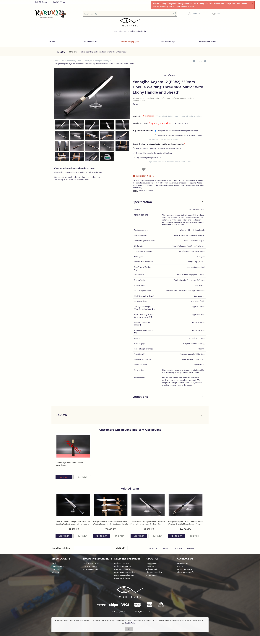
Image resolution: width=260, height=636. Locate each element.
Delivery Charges (121, 563)
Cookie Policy (130, 623)
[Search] (174, 13)
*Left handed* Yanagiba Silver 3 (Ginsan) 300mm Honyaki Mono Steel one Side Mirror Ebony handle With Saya (148, 524)
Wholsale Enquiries (154, 572)
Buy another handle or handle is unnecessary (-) (180, 135)
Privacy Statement (184, 569)
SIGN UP (120, 547)
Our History (151, 566)
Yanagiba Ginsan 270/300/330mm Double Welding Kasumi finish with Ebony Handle (110, 522)
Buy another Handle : (143, 130)
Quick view (82, 477)
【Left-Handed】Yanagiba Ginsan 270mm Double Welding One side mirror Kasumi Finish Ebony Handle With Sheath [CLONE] (73, 524)
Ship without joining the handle (148, 157)
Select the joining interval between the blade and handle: (158, 144)
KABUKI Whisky (59, 2)
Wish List (55, 572)
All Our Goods (151, 575)
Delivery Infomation (122, 566)
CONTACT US (182, 563)
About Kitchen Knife (185, 572)
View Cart (55, 569)
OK (129, 629)
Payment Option (90, 566)
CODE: (135, 191)
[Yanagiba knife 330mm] (92, 93)
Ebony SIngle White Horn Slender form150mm (69, 463)
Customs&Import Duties (124, 572)
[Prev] (194, 61)
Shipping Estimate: (140, 123)
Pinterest (190, 548)
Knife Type (88, 60)
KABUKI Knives (41, 2)
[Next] (205, 61)
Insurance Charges (122, 569)
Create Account (57, 566)
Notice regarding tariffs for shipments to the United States (103, 52)
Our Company (151, 563)
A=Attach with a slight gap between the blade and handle (158, 148)
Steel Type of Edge (167, 41)
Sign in (54, 563)
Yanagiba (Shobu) (102, 60)
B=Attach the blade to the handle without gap (154, 153)
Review (135, 104)
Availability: (137, 116)
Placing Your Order (91, 563)
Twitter (165, 548)
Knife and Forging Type (129, 41)
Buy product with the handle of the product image (177, 131)
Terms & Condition (90, 569)
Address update (181, 123)
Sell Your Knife (152, 569)
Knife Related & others (207, 41)
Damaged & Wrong (122, 578)
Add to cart (64, 536)
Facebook (153, 548)
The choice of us (90, 41)
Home (56, 60)
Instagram (177, 548)
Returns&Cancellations (124, 575)
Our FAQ (180, 566)
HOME (52, 41)
